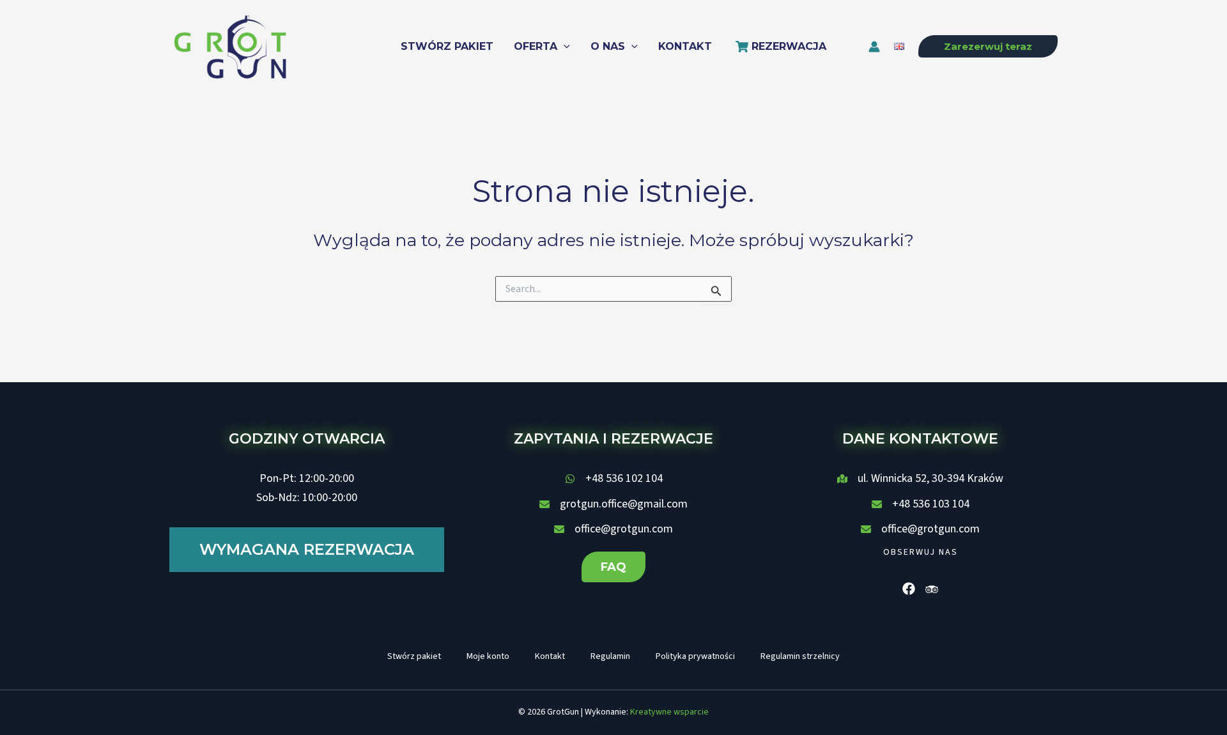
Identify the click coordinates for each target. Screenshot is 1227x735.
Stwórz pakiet (414, 656)
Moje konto (488, 656)
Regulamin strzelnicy (800, 656)
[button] (563, 46)
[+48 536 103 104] (920, 504)
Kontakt (550, 656)
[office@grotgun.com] (613, 529)
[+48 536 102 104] (614, 478)
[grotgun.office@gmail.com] (613, 504)
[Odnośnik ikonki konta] (874, 46)
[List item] (908, 588)
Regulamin (610, 656)
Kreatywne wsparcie (669, 712)
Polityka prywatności (695, 656)
